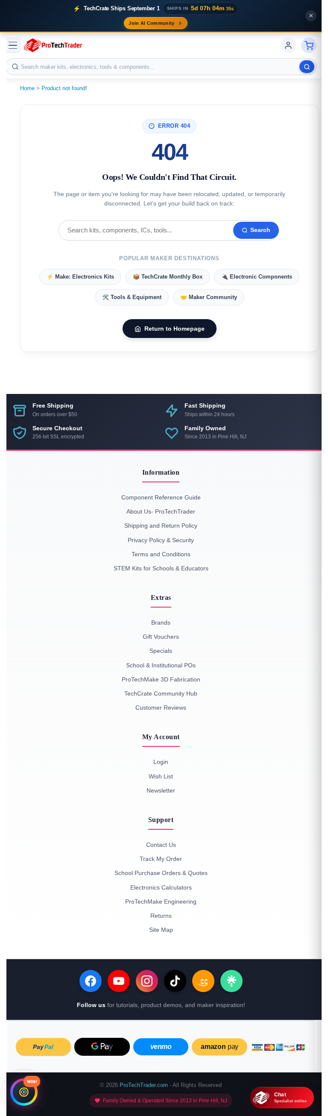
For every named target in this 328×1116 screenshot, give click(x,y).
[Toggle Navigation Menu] (12, 45)
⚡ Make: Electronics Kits (80, 276)
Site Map (161, 929)
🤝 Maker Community (208, 297)
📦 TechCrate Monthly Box (167, 276)
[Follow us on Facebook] (90, 981)
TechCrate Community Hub (160, 693)
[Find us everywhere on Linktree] (231, 981)
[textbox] (161, 67)
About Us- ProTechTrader (160, 511)
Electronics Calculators (161, 887)
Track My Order (161, 858)
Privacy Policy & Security (161, 540)
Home (27, 88)
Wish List (161, 776)
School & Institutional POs (161, 665)
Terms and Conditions (161, 554)
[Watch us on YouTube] (119, 981)
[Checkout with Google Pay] (102, 1047)
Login (160, 761)
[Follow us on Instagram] (147, 981)
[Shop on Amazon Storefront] (203, 981)
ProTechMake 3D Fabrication (161, 679)
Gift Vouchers (161, 636)
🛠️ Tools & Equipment (131, 297)
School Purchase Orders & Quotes (161, 872)
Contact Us (161, 844)
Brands (160, 622)
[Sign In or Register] (288, 45)
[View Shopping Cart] (308, 45)
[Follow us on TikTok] (175, 981)
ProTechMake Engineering (160, 901)
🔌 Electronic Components (256, 276)
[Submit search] (306, 66)
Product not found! (64, 88)
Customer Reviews (160, 707)
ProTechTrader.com (144, 1085)
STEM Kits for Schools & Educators (161, 568)
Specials (160, 650)
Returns (161, 915)
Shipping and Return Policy (160, 525)
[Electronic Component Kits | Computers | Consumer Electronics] (53, 45)
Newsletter (160, 790)
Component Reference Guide (161, 497)
